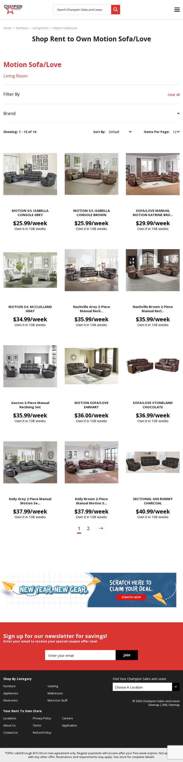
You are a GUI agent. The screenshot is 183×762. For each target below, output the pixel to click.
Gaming (53, 686)
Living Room (41, 28)
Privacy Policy (42, 718)
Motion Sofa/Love (65, 28)
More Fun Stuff (57, 700)
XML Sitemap (171, 705)
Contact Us (10, 732)
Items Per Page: (157, 132)
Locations (9, 718)
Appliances (10, 693)
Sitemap (153, 705)
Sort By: (99, 132)
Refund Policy (42, 732)
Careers (67, 718)
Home (7, 28)
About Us (9, 725)
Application (69, 725)
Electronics (10, 700)
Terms (37, 725)
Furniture (22, 28)
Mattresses (55, 693)
